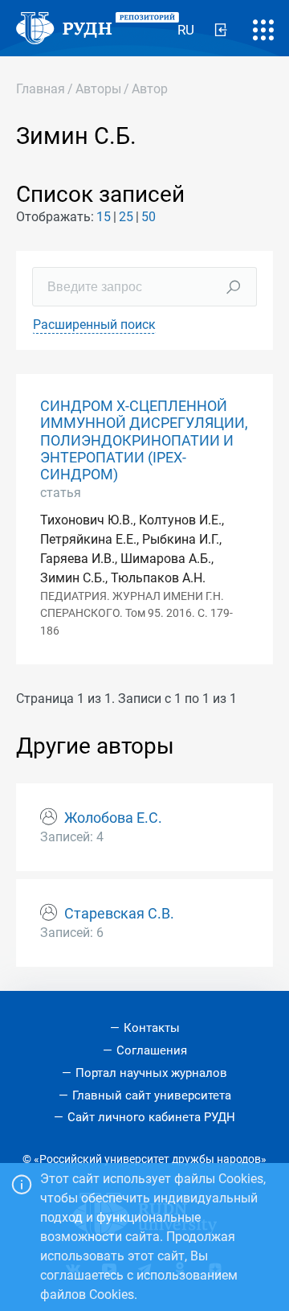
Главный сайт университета (151, 1095)
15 (103, 216)
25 (126, 216)
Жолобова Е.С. (113, 818)
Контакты (152, 1028)
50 (148, 216)
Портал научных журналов (151, 1073)
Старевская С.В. (119, 914)
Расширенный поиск (94, 324)
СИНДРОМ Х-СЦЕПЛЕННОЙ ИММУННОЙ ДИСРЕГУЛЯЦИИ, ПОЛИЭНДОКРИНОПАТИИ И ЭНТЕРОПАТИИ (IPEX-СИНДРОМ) (144, 440)
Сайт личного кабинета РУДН (151, 1117)
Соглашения (151, 1050)
